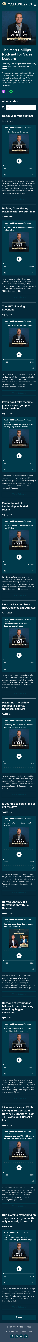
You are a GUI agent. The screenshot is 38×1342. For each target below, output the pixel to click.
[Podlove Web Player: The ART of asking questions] (19, 345)
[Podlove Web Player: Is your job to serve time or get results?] (19, 843)
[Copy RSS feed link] (18, 91)
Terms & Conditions (13, 1331)
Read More (7, 85)
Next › (19, 1317)
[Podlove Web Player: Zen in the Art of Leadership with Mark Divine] (19, 545)
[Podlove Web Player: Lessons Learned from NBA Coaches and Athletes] (19, 644)
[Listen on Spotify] (12, 91)
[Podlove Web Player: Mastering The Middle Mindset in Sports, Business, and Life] (19, 745)
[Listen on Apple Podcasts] (5, 91)
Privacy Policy (27, 1331)
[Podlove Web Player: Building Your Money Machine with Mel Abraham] (19, 247)
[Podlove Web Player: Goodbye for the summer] (19, 151)
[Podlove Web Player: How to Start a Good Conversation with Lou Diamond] (19, 944)
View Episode (19, 199)
